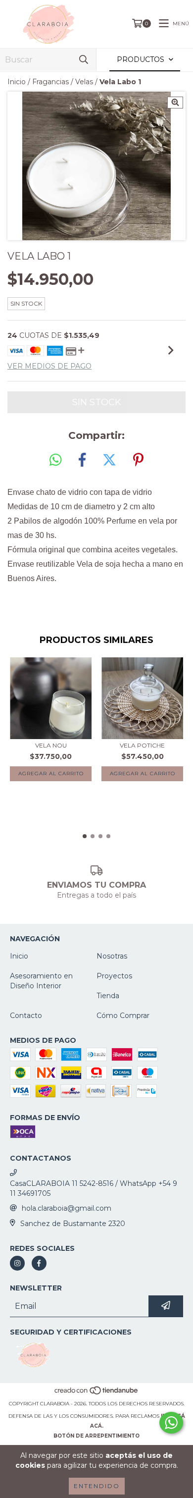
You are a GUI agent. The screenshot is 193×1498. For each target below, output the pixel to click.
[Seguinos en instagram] (17, 1263)
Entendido (97, 1486)
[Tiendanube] (96, 1394)
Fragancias (50, 81)
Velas (84, 81)
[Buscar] (84, 60)
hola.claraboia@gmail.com (66, 1208)
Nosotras (111, 956)
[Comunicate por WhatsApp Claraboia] (171, 1423)
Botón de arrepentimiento (96, 1436)
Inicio (16, 81)
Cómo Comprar (122, 1015)
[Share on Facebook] (82, 460)
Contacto (26, 1015)
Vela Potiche (142, 745)
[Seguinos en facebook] (39, 1263)
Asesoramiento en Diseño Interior (41, 980)
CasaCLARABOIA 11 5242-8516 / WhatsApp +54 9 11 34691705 (93, 1188)
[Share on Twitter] (109, 460)
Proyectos (114, 975)
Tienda (107, 995)
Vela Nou (51, 745)
